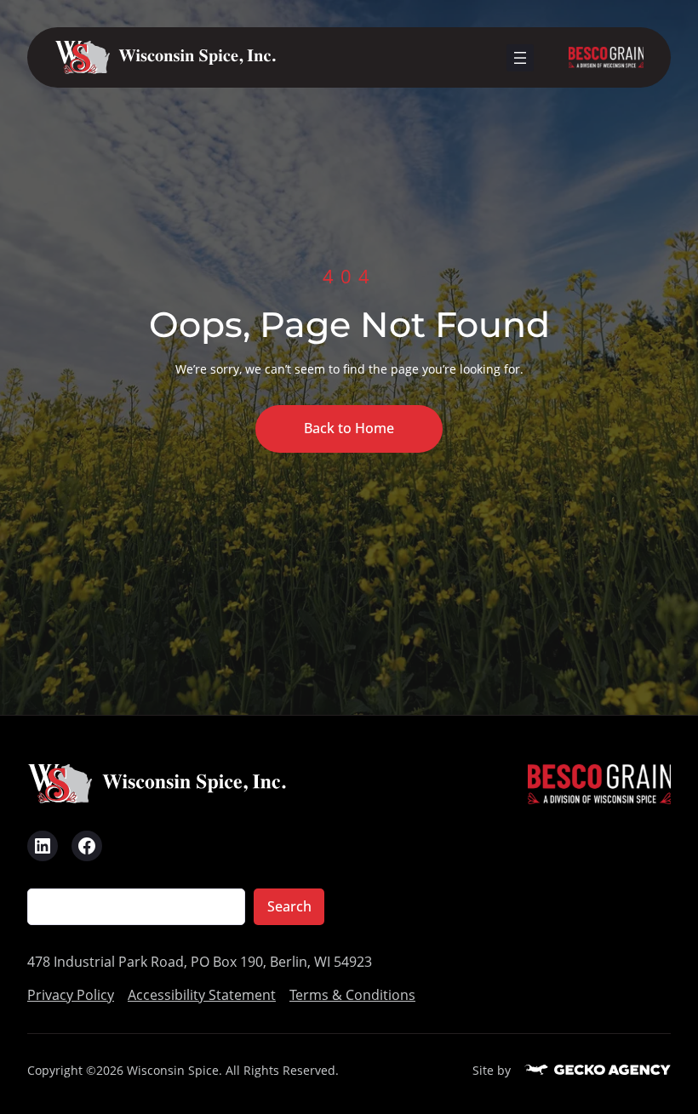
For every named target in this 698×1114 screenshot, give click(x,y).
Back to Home (349, 428)
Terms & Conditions (352, 994)
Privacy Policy (70, 994)
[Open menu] (520, 57)
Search (289, 906)
